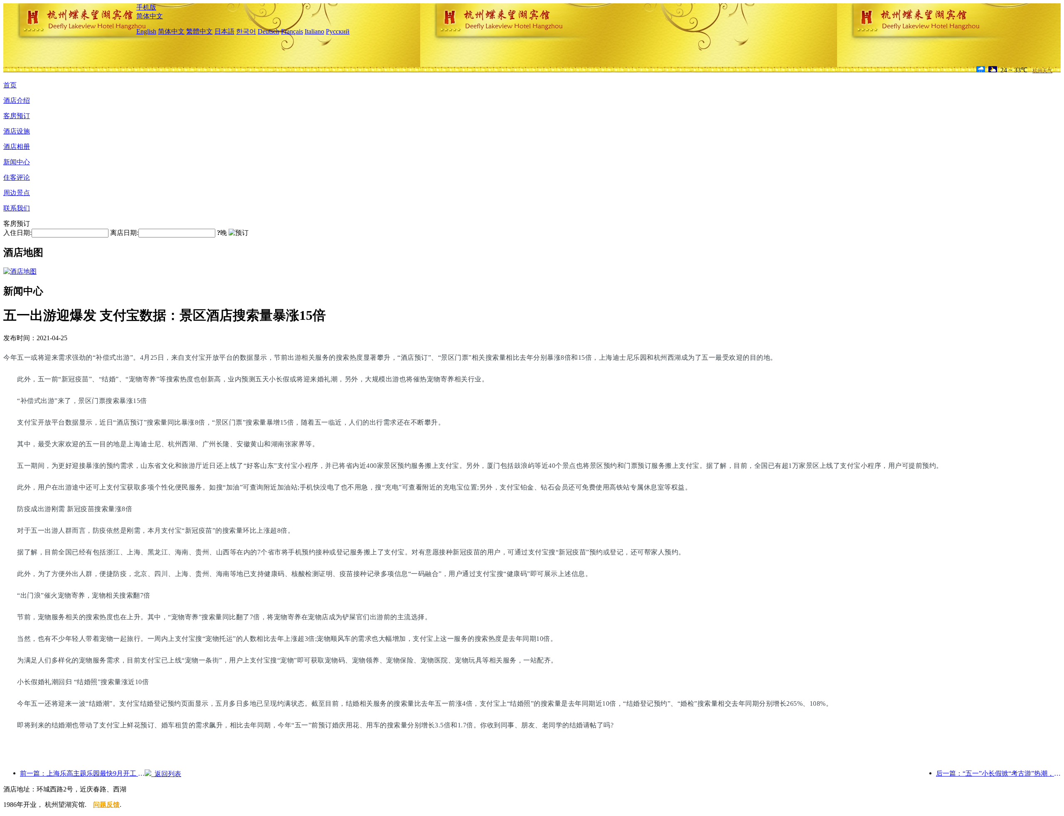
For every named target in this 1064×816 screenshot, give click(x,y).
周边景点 (16, 192)
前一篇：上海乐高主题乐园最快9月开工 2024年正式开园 (82, 773)
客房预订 (16, 115)
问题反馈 (106, 804)
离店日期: (124, 232)
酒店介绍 (16, 100)
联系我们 (16, 208)
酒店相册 (16, 146)
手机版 (146, 7)
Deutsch (268, 31)
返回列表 (166, 773)
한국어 (246, 31)
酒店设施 (16, 131)
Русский (338, 31)
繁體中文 (199, 31)
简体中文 (149, 16)
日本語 (224, 31)
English (146, 31)
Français (292, 31)
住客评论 (16, 177)
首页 (10, 85)
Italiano (314, 31)
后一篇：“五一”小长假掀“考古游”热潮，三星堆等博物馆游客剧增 (998, 773)
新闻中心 (16, 162)
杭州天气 (1042, 71)
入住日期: (17, 232)
